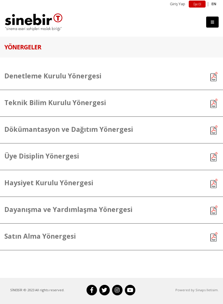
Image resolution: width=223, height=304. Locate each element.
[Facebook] (92, 290)
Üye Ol (197, 4)
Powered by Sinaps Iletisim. (197, 290)
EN (213, 3)
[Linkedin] (117, 290)
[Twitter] (104, 290)
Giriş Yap (177, 3)
